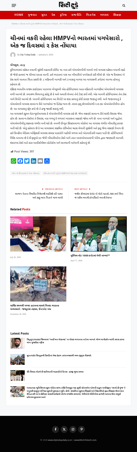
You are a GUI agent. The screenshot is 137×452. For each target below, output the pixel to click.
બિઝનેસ (90, 15)
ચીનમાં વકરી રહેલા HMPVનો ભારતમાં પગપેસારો (65, 173)
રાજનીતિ (76, 15)
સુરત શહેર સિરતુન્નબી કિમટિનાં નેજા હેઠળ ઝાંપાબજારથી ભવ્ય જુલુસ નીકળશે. (59, 355)
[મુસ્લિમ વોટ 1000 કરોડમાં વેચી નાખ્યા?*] (99, 234)
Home (19, 15)
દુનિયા (63, 15)
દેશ (53, 15)
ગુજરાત (32, 15)
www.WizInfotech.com (85, 440)
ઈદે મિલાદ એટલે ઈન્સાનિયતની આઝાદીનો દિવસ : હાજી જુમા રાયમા (55, 372)
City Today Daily (27, 54)
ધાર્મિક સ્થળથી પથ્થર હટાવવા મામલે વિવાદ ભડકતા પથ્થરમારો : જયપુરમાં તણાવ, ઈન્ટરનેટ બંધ (34, 307)
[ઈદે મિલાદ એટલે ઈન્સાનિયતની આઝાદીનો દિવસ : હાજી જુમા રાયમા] (17, 375)
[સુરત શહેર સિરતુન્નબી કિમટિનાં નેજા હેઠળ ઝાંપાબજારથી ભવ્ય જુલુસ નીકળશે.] (17, 359)
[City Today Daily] (68, 5)
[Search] (123, 5)
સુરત (44, 15)
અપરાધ (104, 15)
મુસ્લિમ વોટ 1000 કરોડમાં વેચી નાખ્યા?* (90, 255)
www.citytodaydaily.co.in (60, 440)
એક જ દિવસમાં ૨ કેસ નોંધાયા (25, 173)
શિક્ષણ (117, 15)
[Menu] (14, 5)
